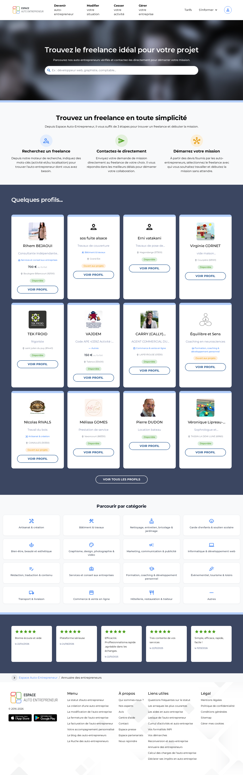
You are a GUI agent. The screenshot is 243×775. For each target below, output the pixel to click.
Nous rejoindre (128, 741)
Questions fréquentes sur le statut (169, 700)
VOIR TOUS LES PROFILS (121, 479)
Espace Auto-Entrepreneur (38, 677)
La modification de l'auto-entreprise (89, 711)
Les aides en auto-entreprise (165, 711)
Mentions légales (211, 700)
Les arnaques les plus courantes (167, 705)
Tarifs (188, 10)
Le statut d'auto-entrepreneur (85, 700)
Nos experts (126, 705)
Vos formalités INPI (160, 729)
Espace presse (127, 729)
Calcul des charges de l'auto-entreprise (172, 753)
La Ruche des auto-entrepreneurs (88, 741)
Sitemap (206, 717)
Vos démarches (157, 735)
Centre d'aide (127, 717)
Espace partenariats (131, 735)
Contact (124, 723)
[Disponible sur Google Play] (45, 717)
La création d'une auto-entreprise (88, 705)
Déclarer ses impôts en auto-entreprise (172, 758)
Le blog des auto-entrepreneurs (86, 735)
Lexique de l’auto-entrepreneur (167, 717)
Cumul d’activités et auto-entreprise (170, 723)
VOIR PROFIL (37, 289)
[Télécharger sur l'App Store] (20, 717)
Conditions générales (214, 711)
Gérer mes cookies (212, 723)
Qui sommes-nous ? (131, 700)
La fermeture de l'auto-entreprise (87, 717)
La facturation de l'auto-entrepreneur (90, 723)
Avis (121, 711)
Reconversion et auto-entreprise (168, 741)
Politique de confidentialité (217, 705)
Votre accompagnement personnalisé (90, 729)
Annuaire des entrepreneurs (165, 747)
